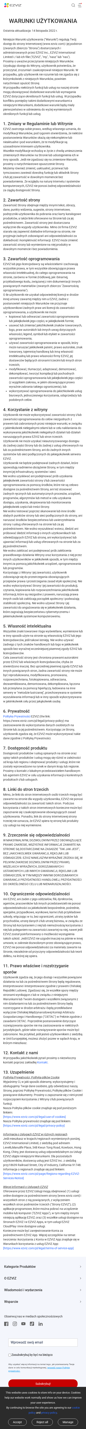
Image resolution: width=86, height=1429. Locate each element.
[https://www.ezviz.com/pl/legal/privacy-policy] (34, 1125)
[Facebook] (7, 1324)
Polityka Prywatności (16, 716)
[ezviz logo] (13, 5)
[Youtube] (24, 1324)
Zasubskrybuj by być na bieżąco (32, 1354)
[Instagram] (16, 1324)
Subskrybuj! (43, 1383)
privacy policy (49, 1412)
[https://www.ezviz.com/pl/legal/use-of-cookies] (34, 1116)
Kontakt (42, 1062)
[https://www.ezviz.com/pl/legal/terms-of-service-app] (38, 1248)
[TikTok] (33, 1324)
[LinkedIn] (41, 1324)
